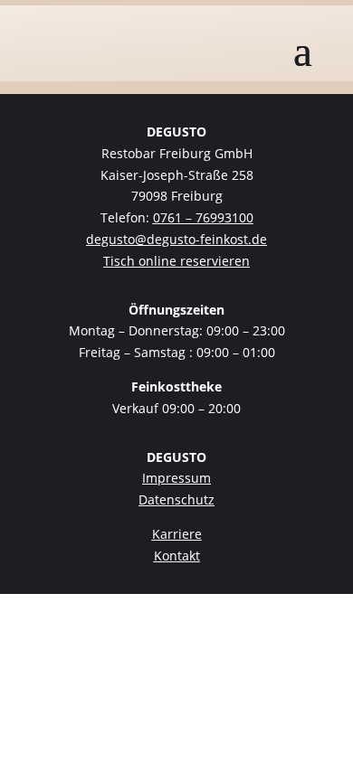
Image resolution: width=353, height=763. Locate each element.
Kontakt (177, 555)
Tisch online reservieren (176, 260)
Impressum (176, 477)
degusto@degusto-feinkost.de (176, 239)
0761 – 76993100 (203, 217)
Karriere (177, 533)
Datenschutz (176, 499)
